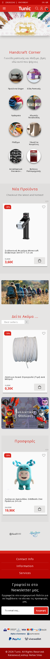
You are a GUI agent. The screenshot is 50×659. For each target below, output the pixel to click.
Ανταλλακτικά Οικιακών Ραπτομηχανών (15, 170)
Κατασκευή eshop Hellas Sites (25, 655)
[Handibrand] (15, 534)
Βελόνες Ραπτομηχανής (34, 170)
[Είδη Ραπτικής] (34, 76)
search (37, 8)
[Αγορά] (39, 260)
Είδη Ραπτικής (34, 88)
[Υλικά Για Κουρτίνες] (34, 129)
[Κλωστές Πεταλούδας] (34, 102)
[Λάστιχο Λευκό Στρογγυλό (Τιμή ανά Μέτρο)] (25, 352)
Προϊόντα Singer (16, 88)
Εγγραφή (41, 610)
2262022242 (10, 2)
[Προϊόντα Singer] (16, 76)
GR (47, 2)
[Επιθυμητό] (44, 207)
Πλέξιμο (16, 142)
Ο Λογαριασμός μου (41, 8)
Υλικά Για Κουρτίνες (34, 143)
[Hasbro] (35, 534)
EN (43, 2)
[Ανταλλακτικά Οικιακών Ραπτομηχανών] (16, 156)
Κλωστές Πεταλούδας (34, 116)
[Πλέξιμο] (16, 129)
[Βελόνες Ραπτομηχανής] (34, 156)
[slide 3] (25, 24)
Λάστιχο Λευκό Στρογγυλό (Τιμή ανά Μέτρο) (25, 378)
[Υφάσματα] (16, 102)
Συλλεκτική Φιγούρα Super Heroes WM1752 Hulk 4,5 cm (24, 252)
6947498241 (23, 2)
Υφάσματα (16, 115)
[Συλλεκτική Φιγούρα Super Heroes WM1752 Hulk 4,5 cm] (25, 226)
